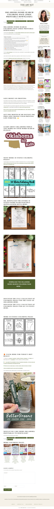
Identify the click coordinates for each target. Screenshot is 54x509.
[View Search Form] (49, 1)
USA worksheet (9, 52)
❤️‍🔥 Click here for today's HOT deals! (10, 48)
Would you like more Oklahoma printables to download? (13, 49)
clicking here (6, 107)
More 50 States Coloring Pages (9, 47)
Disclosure (29, 504)
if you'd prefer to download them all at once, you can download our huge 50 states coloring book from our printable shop (19, 163)
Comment (6, 472)
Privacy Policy (38, 504)
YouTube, (18, 358)
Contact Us (20, 504)
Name (5, 486)
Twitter (30, 358)
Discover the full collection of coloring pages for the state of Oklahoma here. (19, 300)
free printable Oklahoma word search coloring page (25, 32)
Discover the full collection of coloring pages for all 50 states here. (14, 46)
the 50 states (11, 32)
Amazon (10, 358)
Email (16, 486)
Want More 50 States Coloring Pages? (10, 42)
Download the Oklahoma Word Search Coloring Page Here (19, 284)
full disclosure (21, 87)
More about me (44, 31)
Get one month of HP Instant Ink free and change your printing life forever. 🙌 (16, 40)
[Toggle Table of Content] (27, 37)
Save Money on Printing (8, 39)
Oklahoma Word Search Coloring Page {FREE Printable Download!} (15, 38)
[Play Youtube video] (19, 141)
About (13, 504)
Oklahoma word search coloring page (15, 58)
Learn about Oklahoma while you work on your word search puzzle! (15, 41)
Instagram (25, 358)
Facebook (14, 358)
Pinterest (21, 358)
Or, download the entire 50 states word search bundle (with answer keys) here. (17, 202)
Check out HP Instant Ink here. (24, 107)
